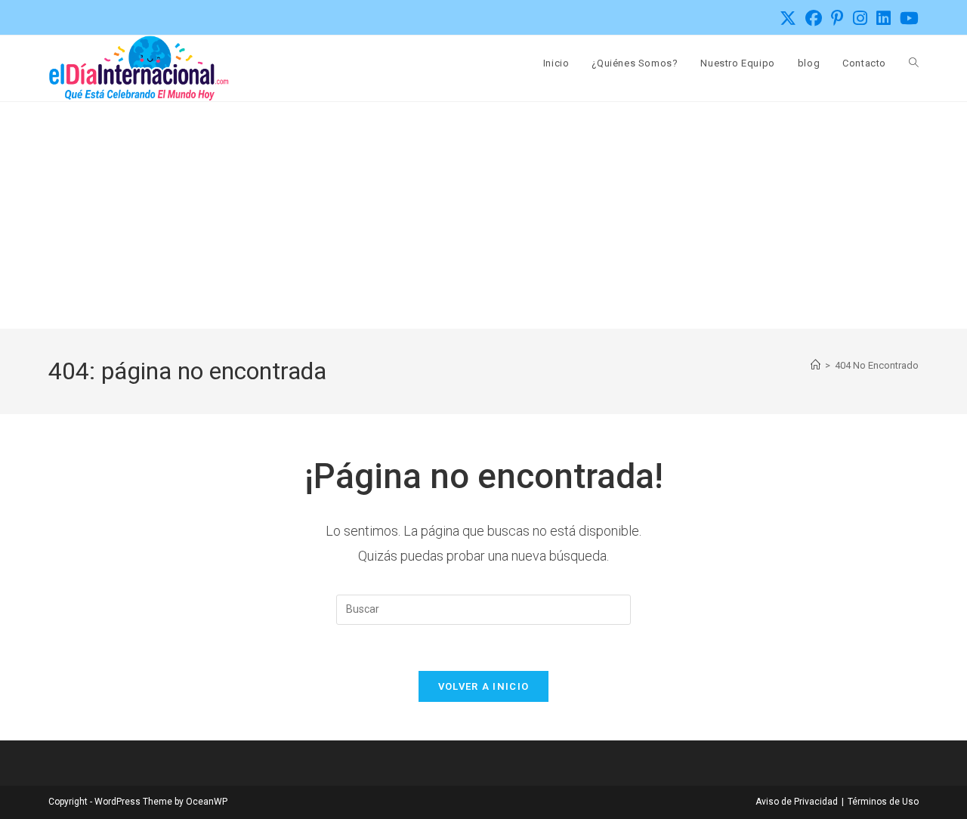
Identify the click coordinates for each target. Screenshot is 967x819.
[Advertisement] (483, 215)
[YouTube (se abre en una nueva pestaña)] (907, 18)
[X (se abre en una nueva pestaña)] (788, 18)
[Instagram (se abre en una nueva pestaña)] (860, 18)
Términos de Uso (883, 801)
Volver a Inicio (484, 686)
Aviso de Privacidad (796, 801)
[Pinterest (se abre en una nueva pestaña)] (837, 18)
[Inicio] (815, 365)
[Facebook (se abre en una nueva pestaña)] (813, 18)
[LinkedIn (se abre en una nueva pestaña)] (883, 18)
